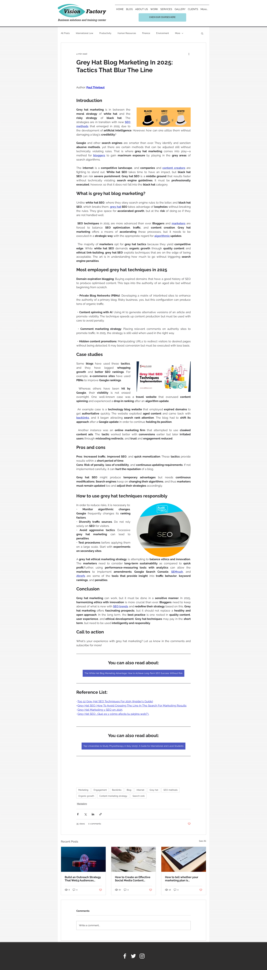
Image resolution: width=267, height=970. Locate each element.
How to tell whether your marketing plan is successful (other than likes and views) (183, 878)
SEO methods (170, 790)
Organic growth (86, 796)
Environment (162, 33)
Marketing (83, 790)
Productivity (105, 33)
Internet (140, 790)
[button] (202, 33)
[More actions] (189, 54)
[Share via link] (100, 814)
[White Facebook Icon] (124, 956)
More (177, 33)
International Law (84, 33)
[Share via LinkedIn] (92, 814)
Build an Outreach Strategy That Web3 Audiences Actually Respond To (83, 878)
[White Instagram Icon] (142, 956)
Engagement (100, 790)
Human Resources (127, 33)
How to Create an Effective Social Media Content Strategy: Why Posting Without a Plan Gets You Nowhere (132, 878)
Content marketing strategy (113, 796)
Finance (146, 33)
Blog (129, 790)
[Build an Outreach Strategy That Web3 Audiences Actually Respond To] (83, 859)
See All (202, 841)
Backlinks (116, 790)
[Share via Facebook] (77, 814)
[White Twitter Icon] (133, 956)
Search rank (139, 796)
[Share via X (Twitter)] (85, 814)
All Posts (65, 33)
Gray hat (154, 790)
